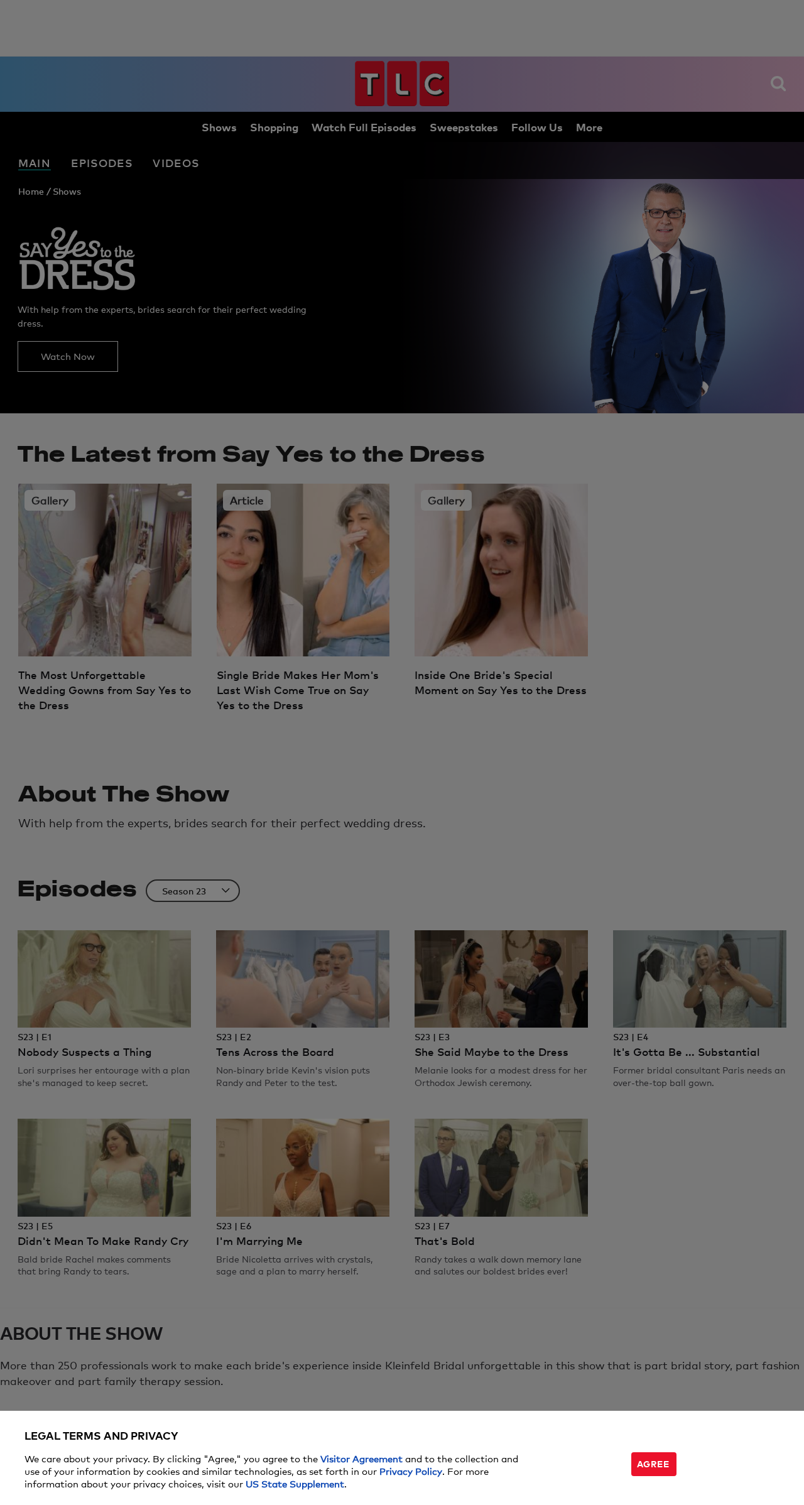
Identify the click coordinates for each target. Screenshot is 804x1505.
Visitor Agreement (361, 1458)
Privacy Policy (410, 1471)
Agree (653, 1463)
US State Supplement (295, 1483)
